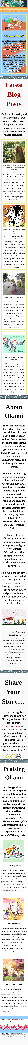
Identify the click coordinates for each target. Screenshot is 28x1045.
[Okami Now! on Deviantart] (8, 756)
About (11, 1033)
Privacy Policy (5, 1033)
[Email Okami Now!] (18, 756)
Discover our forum (12, 726)
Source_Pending (17, 1023)
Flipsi (22, 1023)
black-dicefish (15, 1019)
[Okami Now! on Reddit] (3, 756)
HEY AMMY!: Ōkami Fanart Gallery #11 (14, 215)
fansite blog (15, 942)
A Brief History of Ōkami (14, 616)
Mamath (10, 1023)
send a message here (17, 890)
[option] (14, 637)
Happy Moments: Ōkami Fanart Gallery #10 (14, 343)
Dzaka (4, 1021)
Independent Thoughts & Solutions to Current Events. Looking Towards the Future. (14, 151)
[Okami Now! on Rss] (13, 756)
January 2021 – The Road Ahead (14, 283)
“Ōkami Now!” (14, 36)
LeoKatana (15, 1021)
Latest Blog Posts (14, 94)
